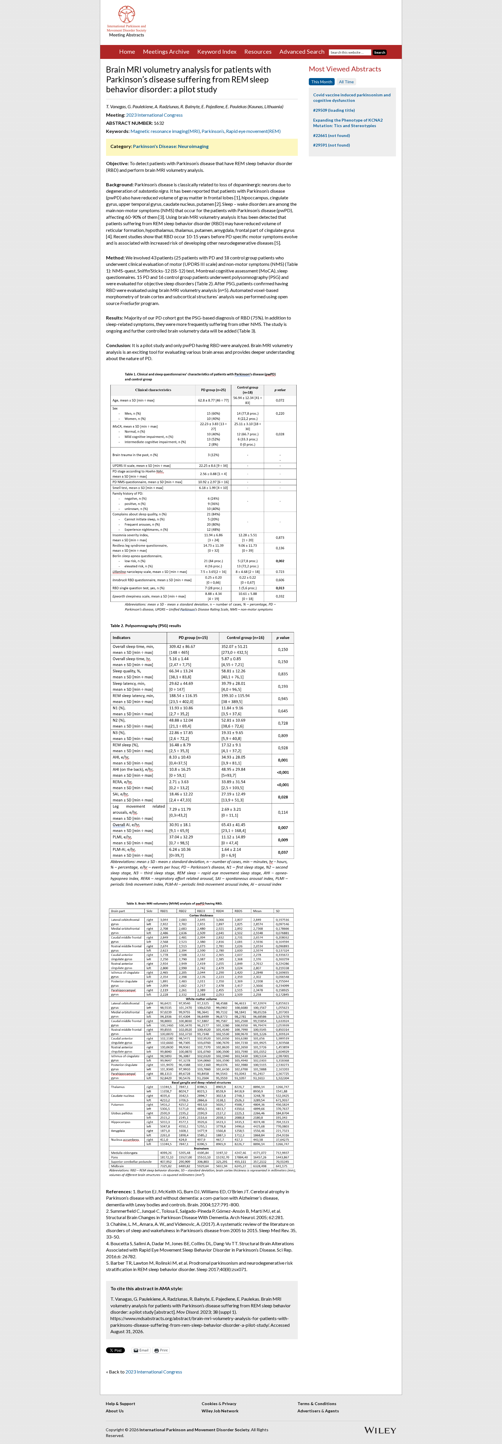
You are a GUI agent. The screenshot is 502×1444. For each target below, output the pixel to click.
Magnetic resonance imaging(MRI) (165, 131)
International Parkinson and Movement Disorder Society (194, 1429)
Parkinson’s (213, 131)
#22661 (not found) (331, 135)
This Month (321, 81)
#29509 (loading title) (334, 110)
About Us (115, 1410)
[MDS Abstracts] (126, 36)
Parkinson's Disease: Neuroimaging (171, 146)
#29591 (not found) (331, 144)
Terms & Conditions (316, 1403)
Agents (332, 1410)
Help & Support (120, 1403)
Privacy (229, 1403)
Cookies (210, 1403)
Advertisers (308, 1410)
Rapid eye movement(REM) (253, 131)
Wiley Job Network (220, 1410)
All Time (346, 81)
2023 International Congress (154, 115)
